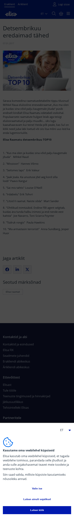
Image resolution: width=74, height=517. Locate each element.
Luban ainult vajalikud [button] (37, 499)
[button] (64, 430)
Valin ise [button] (37, 488)
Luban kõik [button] (37, 510)
